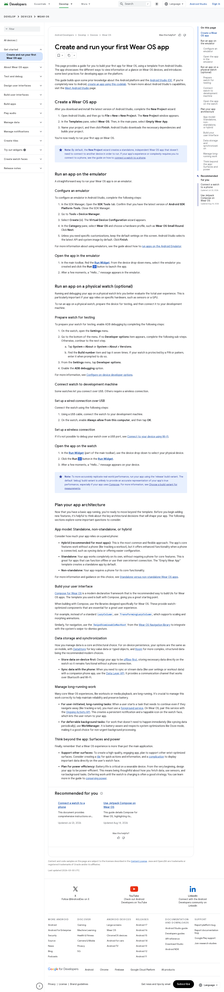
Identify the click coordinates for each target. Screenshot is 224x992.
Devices (26, 16)
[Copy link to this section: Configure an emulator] (92, 191)
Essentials (40, 3)
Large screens (114, 924)
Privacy (81, 945)
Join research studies (205, 943)
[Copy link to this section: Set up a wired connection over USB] (108, 401)
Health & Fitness (85, 935)
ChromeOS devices (117, 935)
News (51, 945)
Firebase (119, 969)
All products (168, 969)
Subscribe (183, 984)
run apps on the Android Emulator (161, 246)
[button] (19, 49)
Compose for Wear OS (68, 593)
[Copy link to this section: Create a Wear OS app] (100, 102)
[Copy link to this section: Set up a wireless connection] (98, 430)
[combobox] (134, 4)
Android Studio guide (176, 928)
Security (52, 935)
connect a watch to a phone (130, 157)
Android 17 (141, 924)
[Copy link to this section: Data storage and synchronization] (110, 639)
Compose (114, 484)
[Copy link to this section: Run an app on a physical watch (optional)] (136, 287)
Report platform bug (205, 924)
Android (52, 924)
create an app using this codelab (107, 84)
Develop (64, 3)
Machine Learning (86, 930)
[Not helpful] (184, 35)
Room (138, 649)
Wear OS (43, 16)
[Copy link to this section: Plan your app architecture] (108, 505)
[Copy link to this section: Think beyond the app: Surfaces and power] (123, 740)
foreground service (132, 708)
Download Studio (174, 943)
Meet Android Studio (77, 88)
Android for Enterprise (59, 930)
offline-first (130, 659)
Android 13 (141, 945)
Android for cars (115, 940)
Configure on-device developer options (109, 375)
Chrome (104, 969)
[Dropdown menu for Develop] (73, 4)
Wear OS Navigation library (154, 625)
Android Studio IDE (161, 80)
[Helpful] (179, 35)
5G (79, 951)
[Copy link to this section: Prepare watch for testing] (98, 318)
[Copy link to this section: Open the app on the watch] (100, 446)
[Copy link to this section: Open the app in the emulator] (103, 256)
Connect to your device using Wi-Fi (147, 436)
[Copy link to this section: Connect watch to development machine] (121, 385)
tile (99, 756)
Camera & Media (86, 940)
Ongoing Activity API (78, 712)
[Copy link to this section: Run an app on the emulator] (110, 174)
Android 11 (141, 956)
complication (156, 756)
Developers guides (174, 933)
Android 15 (141, 935)
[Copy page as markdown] (69, 55)
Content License (139, 861)
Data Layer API (115, 673)
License (63, 984)
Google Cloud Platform (143, 969)
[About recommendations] (101, 793)
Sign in (216, 3)
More (84, 3)
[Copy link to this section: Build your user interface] (96, 587)
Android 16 (141, 930)
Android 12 (141, 951)
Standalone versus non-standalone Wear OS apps (149, 577)
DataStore (79, 649)
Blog (50, 951)
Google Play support (205, 938)
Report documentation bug (206, 931)
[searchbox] (22, 29)
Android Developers (64, 35)
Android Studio (198, 3)
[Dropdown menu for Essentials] (50, 4)
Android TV (112, 945)
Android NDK (172, 949)
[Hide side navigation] (39, 986)
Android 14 (141, 940)
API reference (172, 938)
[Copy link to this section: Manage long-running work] (99, 687)
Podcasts (52, 956)
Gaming (81, 924)
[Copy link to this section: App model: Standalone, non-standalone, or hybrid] (135, 530)
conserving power (96, 778)
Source (51, 940)
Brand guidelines (79, 984)
